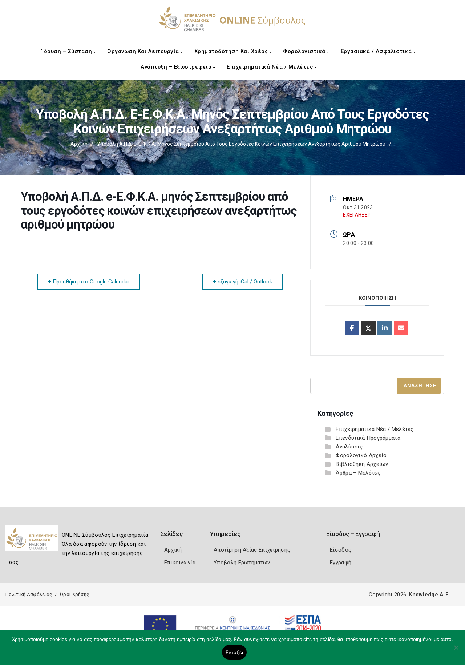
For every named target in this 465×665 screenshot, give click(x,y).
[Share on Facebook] (352, 328)
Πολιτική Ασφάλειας (28, 594)
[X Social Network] (368, 328)
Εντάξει (234, 652)
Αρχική (79, 144)
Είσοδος (340, 550)
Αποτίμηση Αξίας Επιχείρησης (252, 550)
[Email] (401, 328)
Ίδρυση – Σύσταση (68, 51)
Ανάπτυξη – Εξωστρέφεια (177, 67)
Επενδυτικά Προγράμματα (368, 438)
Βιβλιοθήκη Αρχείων (362, 464)
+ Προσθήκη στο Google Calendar (88, 281)
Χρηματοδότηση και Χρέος (232, 51)
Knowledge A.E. (429, 594)
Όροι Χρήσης (74, 594)
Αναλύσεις (349, 446)
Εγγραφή (340, 562)
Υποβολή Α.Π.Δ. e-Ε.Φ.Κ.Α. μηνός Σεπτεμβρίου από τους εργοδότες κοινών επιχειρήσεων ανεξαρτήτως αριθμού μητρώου (241, 144)
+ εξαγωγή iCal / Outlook (242, 281)
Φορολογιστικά (305, 51)
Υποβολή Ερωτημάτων (242, 562)
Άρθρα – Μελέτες (358, 472)
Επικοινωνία (179, 562)
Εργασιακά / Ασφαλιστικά (377, 51)
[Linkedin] (384, 328)
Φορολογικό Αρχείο (361, 455)
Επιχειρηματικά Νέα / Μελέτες (271, 67)
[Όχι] (456, 651)
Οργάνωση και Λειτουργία (144, 51)
